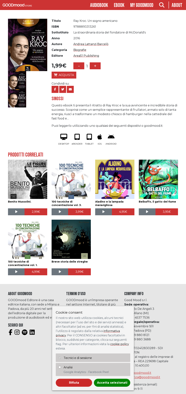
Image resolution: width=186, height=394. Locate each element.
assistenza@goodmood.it (142, 377)
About (177, 5)
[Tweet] (62, 89)
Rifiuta (74, 382)
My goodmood (141, 5)
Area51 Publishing (86, 55)
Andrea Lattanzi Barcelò (90, 44)
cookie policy (119, 344)
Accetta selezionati (112, 382)
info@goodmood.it (137, 373)
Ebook (119, 5)
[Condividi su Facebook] (55, 89)
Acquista (66, 75)
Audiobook (99, 5)
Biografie (79, 50)
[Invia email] (70, 89)
